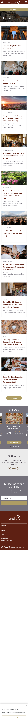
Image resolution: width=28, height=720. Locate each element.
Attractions (19, 6)
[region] (14, 712)
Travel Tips (11, 6)
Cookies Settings (14, 717)
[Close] (26, 705)
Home (4, 6)
